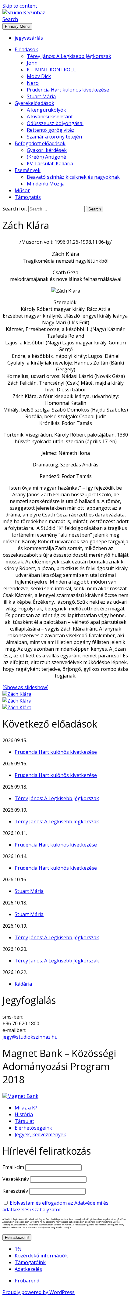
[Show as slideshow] (25, 687)
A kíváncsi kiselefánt (50, 116)
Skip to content (19, 5)
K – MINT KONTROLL (51, 69)
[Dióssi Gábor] (16, 707)
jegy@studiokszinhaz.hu (30, 1037)
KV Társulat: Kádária (50, 163)
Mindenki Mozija (46, 183)
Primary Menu (17, 26)
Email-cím (13, 1167)
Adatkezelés (28, 1269)
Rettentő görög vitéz (50, 130)
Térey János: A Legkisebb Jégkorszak (69, 56)
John (32, 62)
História (24, 1114)
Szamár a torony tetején (54, 136)
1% (18, 1249)
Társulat (24, 1121)
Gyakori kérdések (47, 150)
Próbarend (27, 1280)
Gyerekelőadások (34, 103)
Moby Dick (39, 76)
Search (10, 19)
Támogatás (28, 197)
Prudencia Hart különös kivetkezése (68, 89)
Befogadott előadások (40, 143)
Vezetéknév (15, 1179)
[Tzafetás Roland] (16, 694)
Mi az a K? (26, 1107)
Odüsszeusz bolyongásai (55, 123)
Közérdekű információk (41, 1255)
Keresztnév (15, 1191)
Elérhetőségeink (33, 1127)
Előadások (26, 49)
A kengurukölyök (46, 109)
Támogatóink (30, 1262)
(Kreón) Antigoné (46, 156)
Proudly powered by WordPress (38, 1292)
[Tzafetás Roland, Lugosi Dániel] (16, 700)
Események (28, 170)
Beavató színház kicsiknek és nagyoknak (73, 177)
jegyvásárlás (29, 37)
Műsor (22, 190)
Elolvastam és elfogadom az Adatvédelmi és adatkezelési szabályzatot (55, 1206)
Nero (33, 83)
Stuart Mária (41, 96)
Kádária (23, 983)
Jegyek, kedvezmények (40, 1134)
